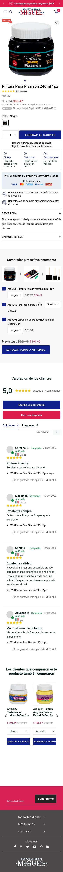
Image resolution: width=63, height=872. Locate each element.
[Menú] (5, 11)
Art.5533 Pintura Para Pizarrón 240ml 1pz (26, 473)
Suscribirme (46, 798)
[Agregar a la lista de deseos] (57, 23)
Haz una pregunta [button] (31, 415)
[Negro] (5, 122)
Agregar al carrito (40, 135)
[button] (48, 480)
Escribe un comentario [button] (31, 405)
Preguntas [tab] (28, 425)
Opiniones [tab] (9, 425)
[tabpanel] (31, 49)
